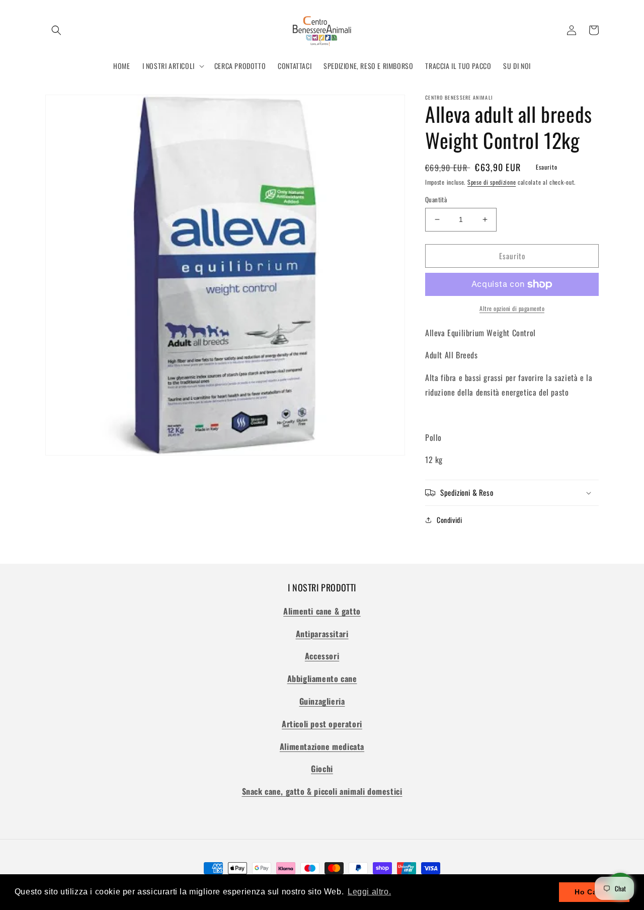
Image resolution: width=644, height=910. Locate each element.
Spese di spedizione (491, 182)
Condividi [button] (449, 519)
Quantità (436, 199)
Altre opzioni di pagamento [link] (511, 308)
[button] (56, 30)
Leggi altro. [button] (369, 891)
